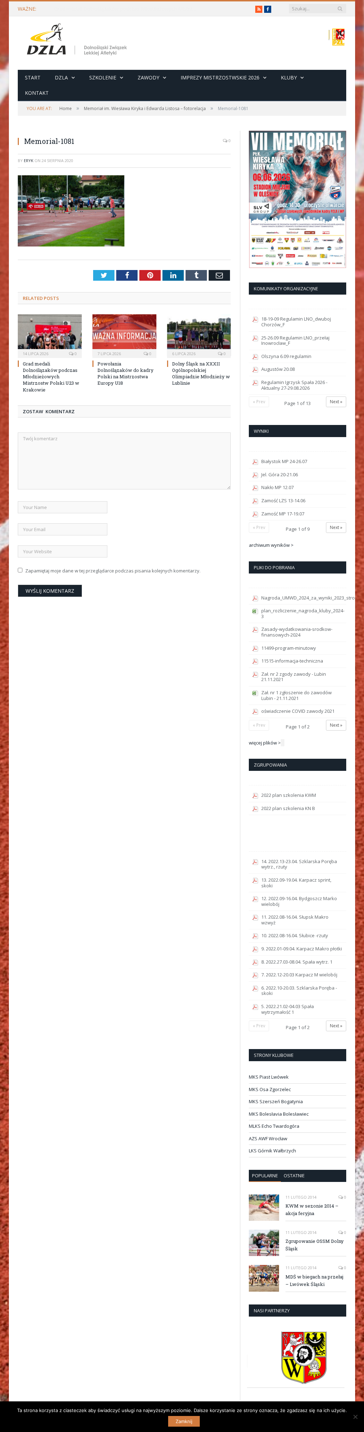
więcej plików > (265, 743)
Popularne (265, 1175)
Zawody (148, 77)
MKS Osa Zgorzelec (270, 1089)
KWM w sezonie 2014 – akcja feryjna (311, 1209)
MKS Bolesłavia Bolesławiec (279, 1114)
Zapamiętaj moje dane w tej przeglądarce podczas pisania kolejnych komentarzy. (112, 570)
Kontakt (37, 92)
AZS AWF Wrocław (268, 1138)
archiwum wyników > (271, 545)
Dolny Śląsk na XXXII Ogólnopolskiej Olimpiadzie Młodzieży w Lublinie (201, 373)
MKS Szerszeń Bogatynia (276, 1101)
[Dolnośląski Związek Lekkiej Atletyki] (78, 40)
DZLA (61, 77)
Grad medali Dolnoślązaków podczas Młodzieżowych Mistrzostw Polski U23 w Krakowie (127, 9)
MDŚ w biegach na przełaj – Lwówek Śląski (314, 1280)
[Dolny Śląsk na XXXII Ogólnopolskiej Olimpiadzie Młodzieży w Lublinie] (199, 335)
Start (33, 77)
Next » (336, 402)
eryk (28, 160)
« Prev (259, 402)
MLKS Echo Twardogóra (274, 1126)
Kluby (289, 77)
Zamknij (184, 1421)
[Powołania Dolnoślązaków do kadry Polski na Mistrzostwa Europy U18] (124, 335)
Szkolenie (102, 77)
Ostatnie (294, 1175)
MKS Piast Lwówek (269, 1077)
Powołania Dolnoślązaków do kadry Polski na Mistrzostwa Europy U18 (125, 373)
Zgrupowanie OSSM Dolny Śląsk (314, 1245)
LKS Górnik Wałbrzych (272, 1150)
